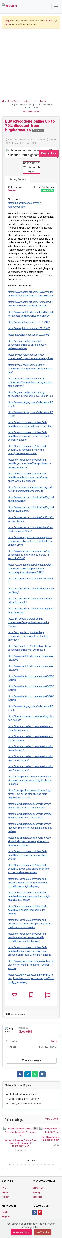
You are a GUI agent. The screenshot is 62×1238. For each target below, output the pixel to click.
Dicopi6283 (25, 1031)
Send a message (17, 1014)
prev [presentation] (28, 1160)
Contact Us (37, 1187)
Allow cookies (21, 1232)
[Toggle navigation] (55, 6)
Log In (5, 1212)
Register (6, 1216)
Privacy (5, 1196)
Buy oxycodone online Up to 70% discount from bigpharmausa (30, 125)
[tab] (17, 179)
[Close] (56, 20)
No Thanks (43, 1232)
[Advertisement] (31, 62)
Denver (12, 190)
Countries (37, 1196)
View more (51, 1119)
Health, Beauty (40, 101)
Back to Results (32, 112)
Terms (5, 1192)
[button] (10, 152)
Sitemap (36, 1192)
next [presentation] (34, 1160)
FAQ (4, 1187)
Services (26, 101)
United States (13, 101)
